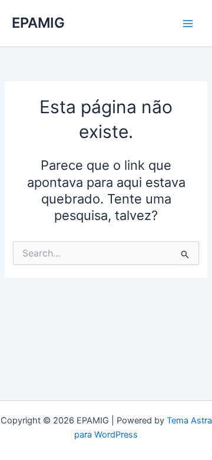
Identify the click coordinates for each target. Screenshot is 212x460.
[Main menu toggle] (187, 23)
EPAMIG (38, 22)
